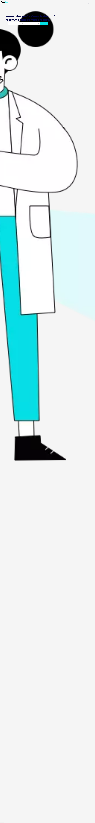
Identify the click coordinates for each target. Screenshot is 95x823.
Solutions (68, 2)
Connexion (91, 2)
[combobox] (16, 23)
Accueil (11, 2)
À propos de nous (76, 2)
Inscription (84, 2)
